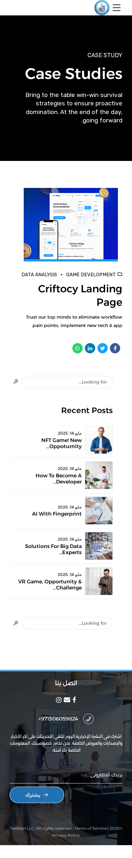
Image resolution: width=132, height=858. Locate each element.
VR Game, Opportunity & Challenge (50, 585)
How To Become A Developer (59, 479)
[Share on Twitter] (102, 348)
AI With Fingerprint (57, 514)
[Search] (16, 382)
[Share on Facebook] (115, 348)
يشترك (32, 795)
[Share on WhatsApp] (77, 348)
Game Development (91, 275)
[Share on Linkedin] (90, 348)
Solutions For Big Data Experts (53, 549)
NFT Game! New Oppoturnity (61, 443)
